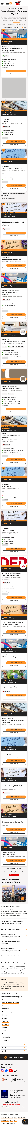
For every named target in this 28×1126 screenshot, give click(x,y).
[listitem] (10, 1002)
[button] (25, 1121)
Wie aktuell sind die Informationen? (14, 956)
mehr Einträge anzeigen (14, 869)
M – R (13, 1048)
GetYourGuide (11, 198)
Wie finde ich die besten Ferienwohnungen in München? (14, 936)
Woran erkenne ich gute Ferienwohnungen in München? (14, 950)
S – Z (13, 1051)
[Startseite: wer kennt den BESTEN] (6, 3)
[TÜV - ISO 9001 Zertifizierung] (4, 1094)
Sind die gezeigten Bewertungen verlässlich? (14, 943)
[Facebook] (6, 1070)
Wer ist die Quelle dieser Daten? (14, 930)
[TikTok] (15, 1070)
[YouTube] (11, 1070)
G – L (13, 1045)
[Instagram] (2, 1070)
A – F (13, 1000)
